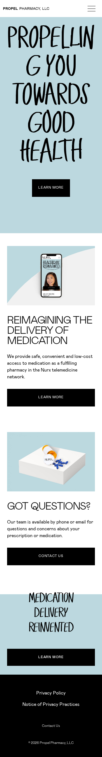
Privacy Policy (51, 693)
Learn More (51, 187)
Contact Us (51, 556)
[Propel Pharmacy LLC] (26, 8)
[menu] (91, 8)
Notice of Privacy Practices (51, 704)
